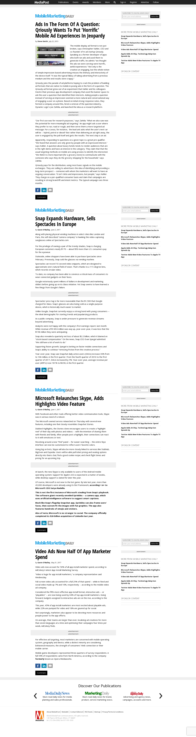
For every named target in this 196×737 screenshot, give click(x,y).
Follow (156, 2)
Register (133, 2)
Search (115, 2)
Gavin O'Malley (44, 230)
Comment (41, 197)
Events (75, 2)
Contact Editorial (76, 712)
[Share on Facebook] (37, 190)
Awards (85, 2)
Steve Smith (43, 41)
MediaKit (65, 712)
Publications (63, 2)
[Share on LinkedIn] (44, 190)
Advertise (145, 2)
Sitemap (97, 712)
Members (97, 2)
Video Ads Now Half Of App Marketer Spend (139, 49)
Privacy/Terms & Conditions (112, 712)
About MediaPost (53, 712)
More (107, 2)
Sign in (123, 2)
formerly (39, 658)
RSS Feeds (88, 712)
